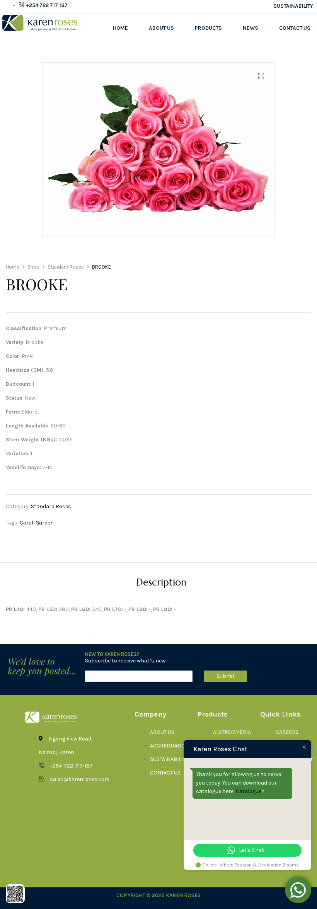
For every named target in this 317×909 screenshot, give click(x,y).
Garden (45, 522)
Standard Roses (51, 506)
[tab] (161, 583)
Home (120, 28)
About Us (161, 28)
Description (161, 583)
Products (208, 28)
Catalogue (248, 791)
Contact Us (294, 28)
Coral (26, 522)
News (250, 28)
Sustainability (293, 6)
